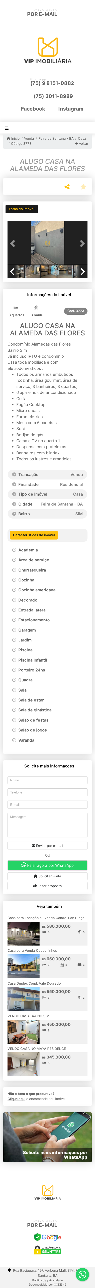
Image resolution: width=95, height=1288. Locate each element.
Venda (29, 138)
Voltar (83, 143)
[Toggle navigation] (6, 128)
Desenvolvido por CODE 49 (47, 1284)
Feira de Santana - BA (56, 138)
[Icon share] (40, 1210)
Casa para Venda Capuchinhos (32, 950)
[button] (13, 243)
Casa (82, 138)
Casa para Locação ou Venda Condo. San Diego (46, 918)
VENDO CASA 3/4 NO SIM (28, 1016)
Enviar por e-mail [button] (49, 846)
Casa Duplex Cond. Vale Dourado (34, 983)
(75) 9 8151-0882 (52, 83)
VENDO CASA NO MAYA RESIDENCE (37, 1049)
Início (15, 138)
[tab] (22, 209)
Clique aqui (16, 1099)
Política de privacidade (47, 1280)
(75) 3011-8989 (53, 96)
